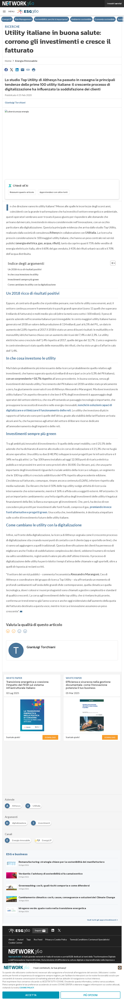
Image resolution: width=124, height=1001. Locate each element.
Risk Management (23, 19)
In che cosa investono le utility (23, 274)
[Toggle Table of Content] (111, 263)
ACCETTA (30, 995)
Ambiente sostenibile (81, 19)
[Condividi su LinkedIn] (17, 69)
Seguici (38, 930)
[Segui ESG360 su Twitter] (59, 930)
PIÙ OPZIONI (90, 995)
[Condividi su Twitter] (11, 69)
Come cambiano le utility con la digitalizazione (32, 284)
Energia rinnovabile (26, 61)
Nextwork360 (15, 956)
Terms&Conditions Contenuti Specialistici (89, 939)
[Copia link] (28, 69)
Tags (28, 939)
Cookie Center (15, 942)
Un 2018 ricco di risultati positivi (24, 269)
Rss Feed (38, 939)
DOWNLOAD (50, 737)
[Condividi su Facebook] (6, 69)
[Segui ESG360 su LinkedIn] (53, 930)
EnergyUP (7, 19)
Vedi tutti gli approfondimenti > (102, 920)
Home (8, 61)
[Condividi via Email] (22, 69)
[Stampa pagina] (33, 69)
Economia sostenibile (105, 19)
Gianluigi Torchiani (15, 102)
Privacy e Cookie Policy (56, 939)
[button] (8, 11)
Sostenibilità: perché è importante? (51, 19)
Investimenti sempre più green (23, 279)
